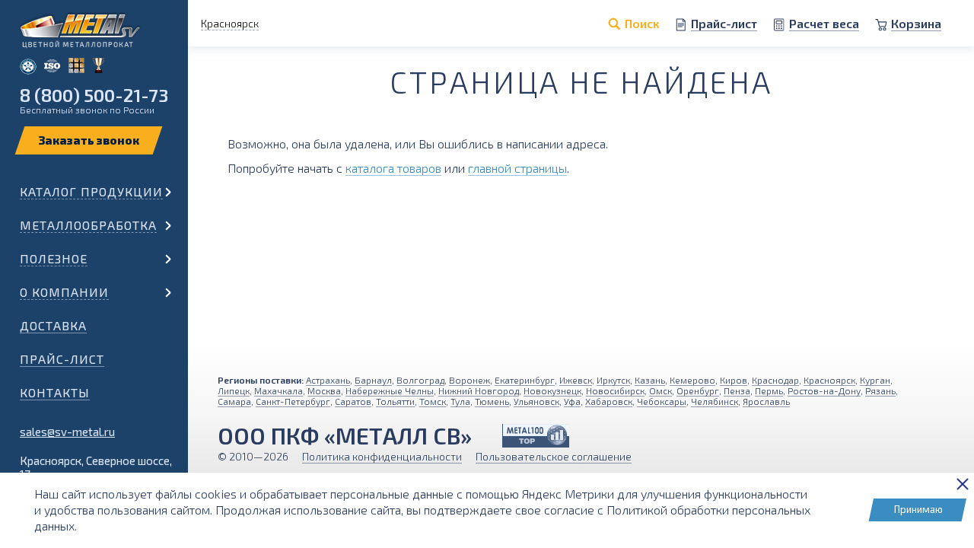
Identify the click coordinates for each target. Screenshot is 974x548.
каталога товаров (393, 168)
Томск (432, 401)
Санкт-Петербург (293, 401)
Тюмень (492, 401)
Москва (324, 390)
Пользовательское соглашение (554, 456)
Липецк (234, 390)
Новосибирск (615, 390)
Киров (733, 379)
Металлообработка (88, 225)
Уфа (572, 401)
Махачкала (278, 390)
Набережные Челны (389, 390)
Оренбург (697, 390)
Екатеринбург (525, 379)
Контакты (55, 392)
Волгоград (420, 379)
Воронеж (469, 379)
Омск (660, 390)
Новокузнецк (552, 390)
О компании (64, 292)
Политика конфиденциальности (382, 456)
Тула (460, 401)
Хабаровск (608, 401)
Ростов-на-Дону (824, 390)
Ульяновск (536, 401)
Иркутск (613, 379)
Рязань (880, 390)
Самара (234, 401)
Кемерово (692, 379)
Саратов (353, 401)
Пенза (737, 390)
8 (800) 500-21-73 (94, 95)
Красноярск (829, 379)
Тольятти (395, 401)
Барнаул (373, 379)
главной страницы (517, 168)
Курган (875, 379)
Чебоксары (661, 401)
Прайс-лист (62, 359)
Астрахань (328, 379)
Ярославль (766, 401)
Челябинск (714, 401)
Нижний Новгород (478, 390)
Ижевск (575, 379)
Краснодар (775, 379)
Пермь (769, 390)
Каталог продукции (91, 191)
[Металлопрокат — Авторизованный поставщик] (535, 436)
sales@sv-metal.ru (67, 431)
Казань (650, 379)
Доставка (53, 325)
